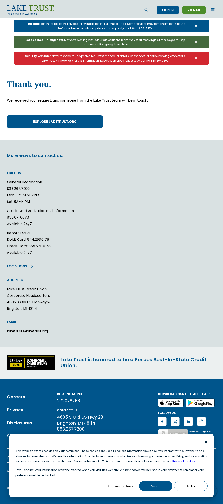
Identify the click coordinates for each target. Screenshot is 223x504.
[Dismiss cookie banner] (206, 442)
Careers (16, 397)
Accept (156, 486)
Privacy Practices (184, 461)
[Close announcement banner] (196, 26)
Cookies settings (120, 486)
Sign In (168, 10)
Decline (191, 486)
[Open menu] (212, 10)
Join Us (194, 10)
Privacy (15, 410)
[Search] (146, 9)
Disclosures (19, 423)
